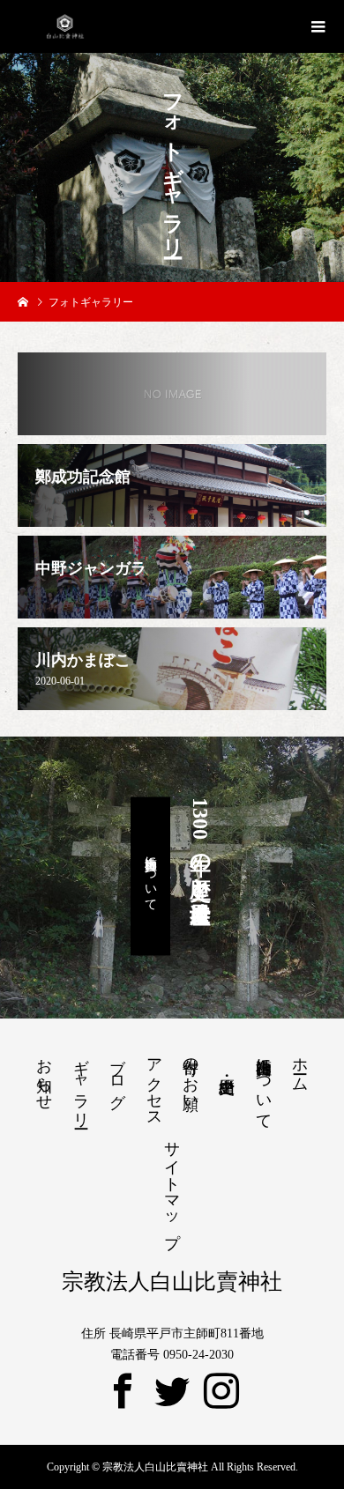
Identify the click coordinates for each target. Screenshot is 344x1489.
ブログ (117, 1074)
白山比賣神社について (150, 876)
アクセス (154, 1084)
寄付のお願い (190, 1075)
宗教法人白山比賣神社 (172, 1281)
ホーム (300, 1066)
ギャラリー (81, 1084)
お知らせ (44, 1075)
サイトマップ (172, 1185)
